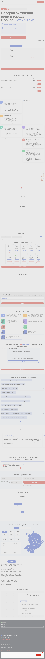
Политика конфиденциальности (7, 647)
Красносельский (15, 545)
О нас (2, 631)
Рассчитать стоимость (22, 266)
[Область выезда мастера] (6, 237)
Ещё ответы (22, 421)
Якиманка (14, 552)
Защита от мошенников (5, 650)
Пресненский (15, 547)
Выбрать (9, 252)
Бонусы (2, 628)
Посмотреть (31, 51)
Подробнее (9, 250)
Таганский (5, 550)
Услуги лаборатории (5, 629)
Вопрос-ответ (25, 628)
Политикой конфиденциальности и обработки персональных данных (33, 486)
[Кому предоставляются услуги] (17, 237)
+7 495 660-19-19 (24, 601)
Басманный (15, 543)
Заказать (39, 80)
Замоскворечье (6, 545)
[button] (22, 512)
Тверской (14, 550)
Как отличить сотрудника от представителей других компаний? (22, 345)
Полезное (3, 630)
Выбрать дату (22, 369)
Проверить (22, 303)
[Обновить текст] (9, 482)
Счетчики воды (4, 624)
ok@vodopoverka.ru (16, 640)
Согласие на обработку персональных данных (10, 648)
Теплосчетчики (4, 626)
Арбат (4, 543)
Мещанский (5, 547)
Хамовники (5, 552)
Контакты (24, 629)
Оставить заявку (13, 37)
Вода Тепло (40, 236)
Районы (24, 631)
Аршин (24, 630)
